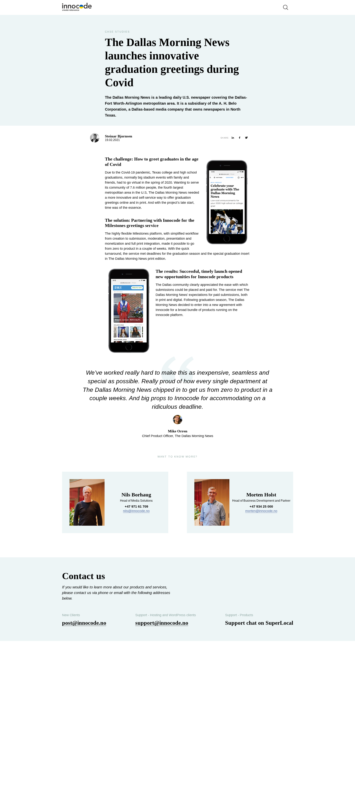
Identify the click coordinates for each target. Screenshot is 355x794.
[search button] (285, 7)
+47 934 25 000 (261, 506)
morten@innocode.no (261, 511)
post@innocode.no (84, 623)
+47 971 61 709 (136, 506)
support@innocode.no (161, 623)
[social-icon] (232, 137)
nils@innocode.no (136, 511)
